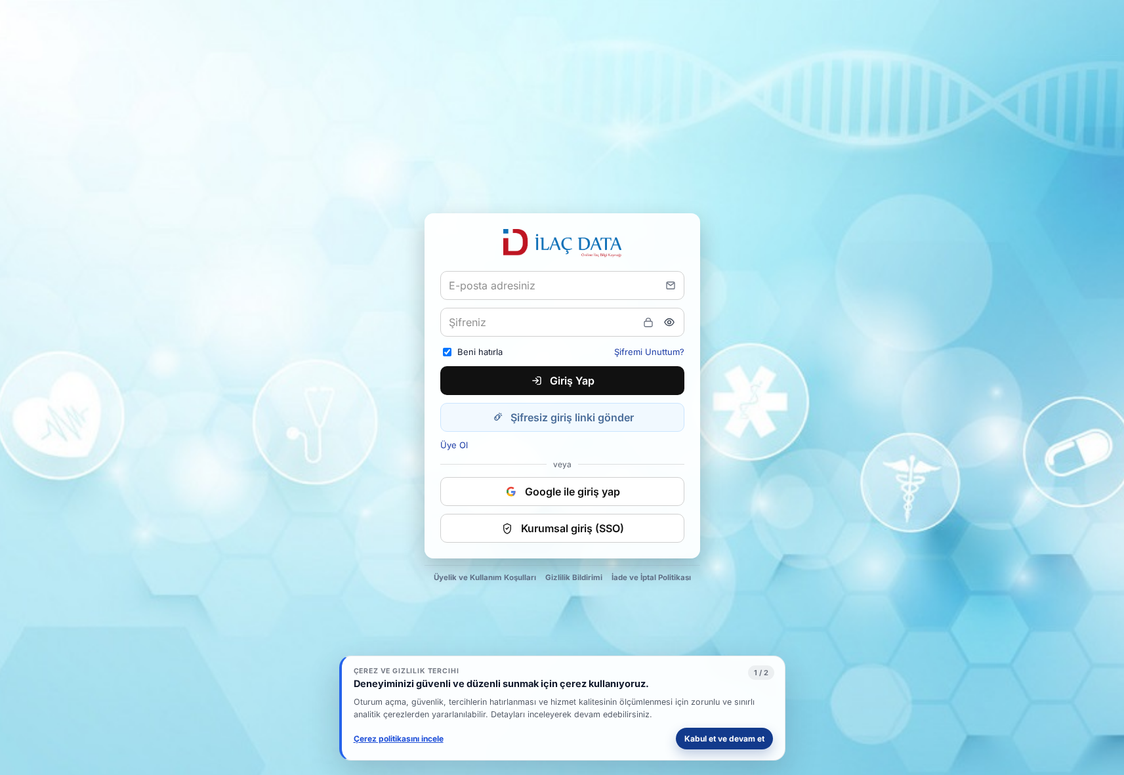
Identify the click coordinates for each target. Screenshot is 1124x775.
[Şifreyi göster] (669, 322)
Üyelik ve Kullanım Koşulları (485, 577)
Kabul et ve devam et (724, 739)
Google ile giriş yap (572, 491)
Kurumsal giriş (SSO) (572, 528)
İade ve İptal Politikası (651, 577)
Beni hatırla (480, 351)
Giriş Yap (572, 380)
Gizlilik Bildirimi (573, 577)
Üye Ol (454, 445)
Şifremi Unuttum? (649, 351)
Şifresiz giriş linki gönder (572, 417)
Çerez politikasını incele (399, 739)
